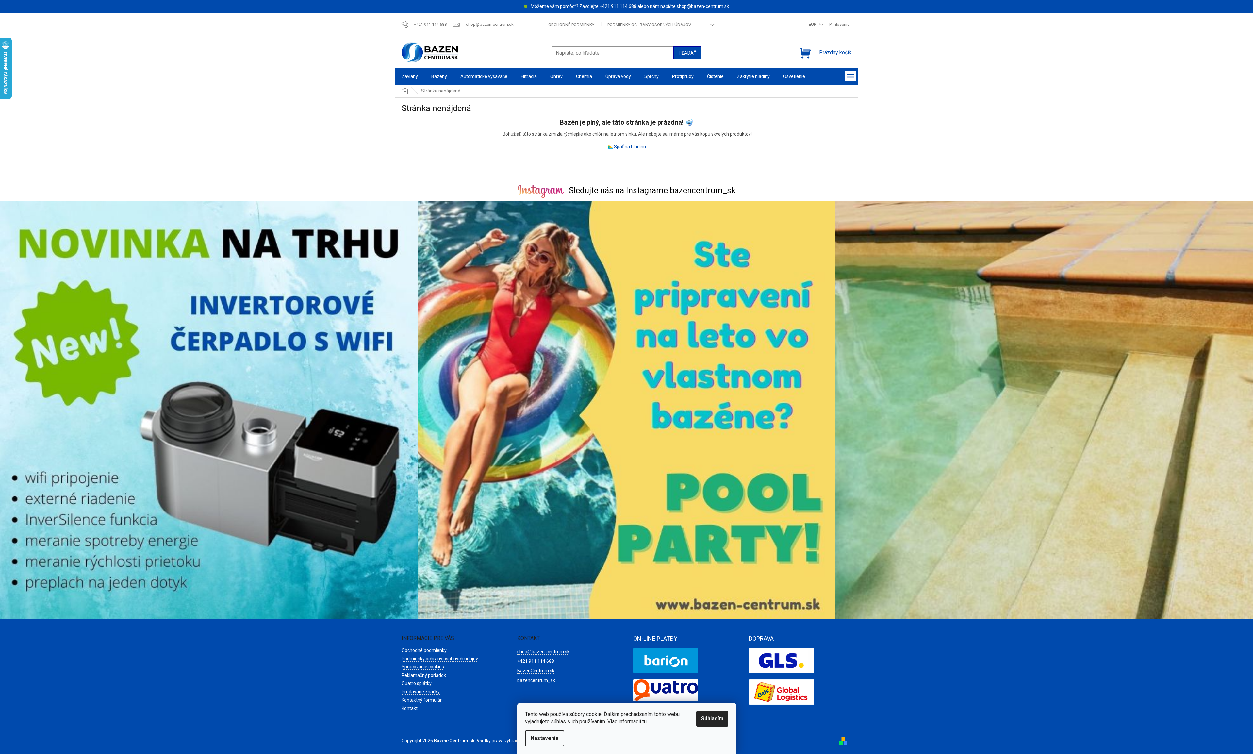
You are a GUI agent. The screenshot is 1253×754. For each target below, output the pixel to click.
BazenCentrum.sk (535, 670)
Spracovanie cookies (423, 666)
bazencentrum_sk (536, 680)
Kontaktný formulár (422, 700)
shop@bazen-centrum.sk (703, 6)
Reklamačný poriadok (424, 675)
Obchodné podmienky (571, 24)
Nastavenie (545, 738)
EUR (813, 24)
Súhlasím (712, 718)
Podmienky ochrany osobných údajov (649, 24)
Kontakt (410, 708)
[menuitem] (409, 76)
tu (644, 721)
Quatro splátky (417, 683)
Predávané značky (421, 691)
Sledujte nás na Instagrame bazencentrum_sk (652, 190)
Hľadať (687, 53)
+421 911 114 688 (618, 6)
